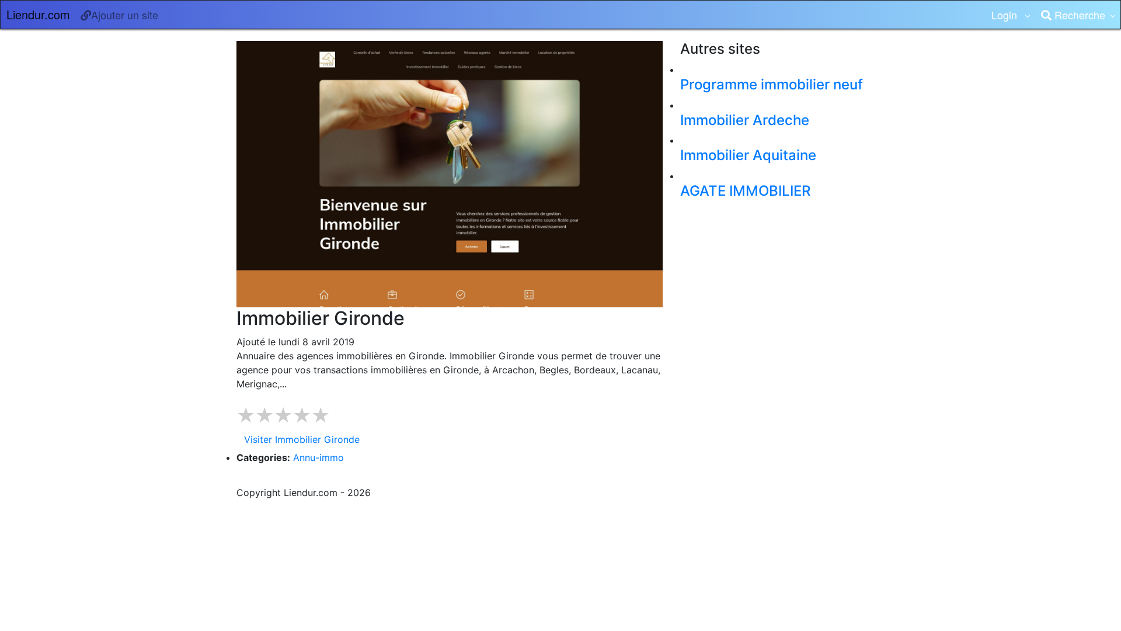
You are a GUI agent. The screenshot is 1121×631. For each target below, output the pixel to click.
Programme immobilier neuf (771, 84)
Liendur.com (38, 14)
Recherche (1078, 14)
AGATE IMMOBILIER (745, 190)
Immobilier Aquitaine (748, 155)
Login (1005, 14)
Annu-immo (318, 457)
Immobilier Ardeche (744, 120)
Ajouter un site (124, 14)
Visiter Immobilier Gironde (302, 439)
